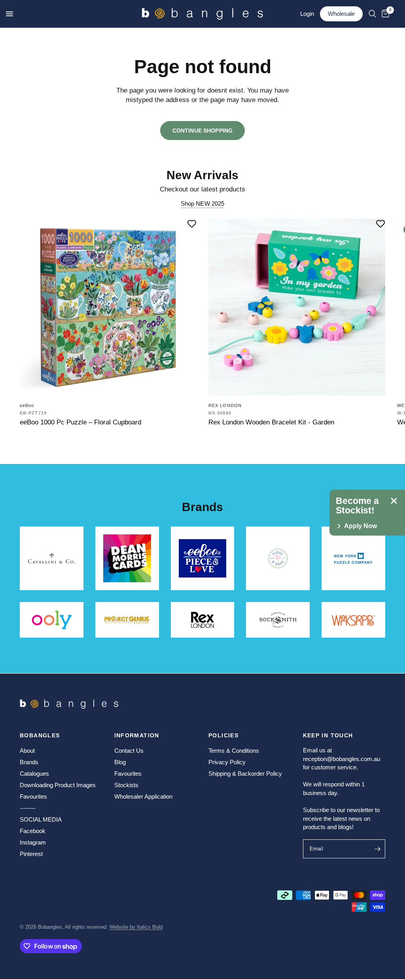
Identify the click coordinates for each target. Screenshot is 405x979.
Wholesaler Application (143, 796)
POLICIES (223, 735)
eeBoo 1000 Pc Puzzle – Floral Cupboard (80, 422)
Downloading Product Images (58, 785)
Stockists (126, 785)
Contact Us (129, 750)
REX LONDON (225, 405)
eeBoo (27, 405)
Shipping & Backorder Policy (245, 773)
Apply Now (360, 526)
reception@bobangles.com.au (341, 759)
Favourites (33, 796)
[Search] (372, 14)
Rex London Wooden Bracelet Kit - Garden (271, 422)
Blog (120, 762)
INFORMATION (136, 735)
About (27, 750)
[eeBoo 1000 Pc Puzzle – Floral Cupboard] (108, 307)
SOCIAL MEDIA (41, 819)
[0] (384, 14)
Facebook (32, 831)
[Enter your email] (377, 848)
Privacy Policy (227, 762)
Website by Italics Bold (136, 927)
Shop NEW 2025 (203, 203)
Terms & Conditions (233, 750)
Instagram (33, 842)
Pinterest (31, 853)
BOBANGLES (40, 735)
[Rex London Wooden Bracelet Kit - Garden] (296, 307)
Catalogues (34, 773)
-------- (28, 808)
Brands (29, 762)
